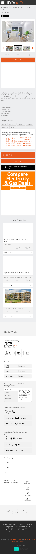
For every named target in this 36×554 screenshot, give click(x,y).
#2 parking (29, 124)
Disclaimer (12, 532)
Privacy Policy (10, 530)
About (17, 528)
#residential (5, 127)
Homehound (18, 2)
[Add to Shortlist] (30, 252)
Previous (3, 49)
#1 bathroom (12, 124)
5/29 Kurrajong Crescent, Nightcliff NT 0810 (19, 138)
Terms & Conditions (24, 530)
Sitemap (10, 528)
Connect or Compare (9, 524)
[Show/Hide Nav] (2, 2)
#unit (12, 127)
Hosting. (22, 541)
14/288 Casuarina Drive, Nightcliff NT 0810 (17, 305)
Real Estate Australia (15, 539)
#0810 (4, 124)
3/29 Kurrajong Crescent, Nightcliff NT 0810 (19, 140)
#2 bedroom (21, 124)
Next (33, 49)
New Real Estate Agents (23, 526)
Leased (21, 524)
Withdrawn (29, 524)
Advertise (25, 528)
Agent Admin (23, 532)
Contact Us (9, 526)
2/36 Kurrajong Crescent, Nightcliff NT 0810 (19, 143)
